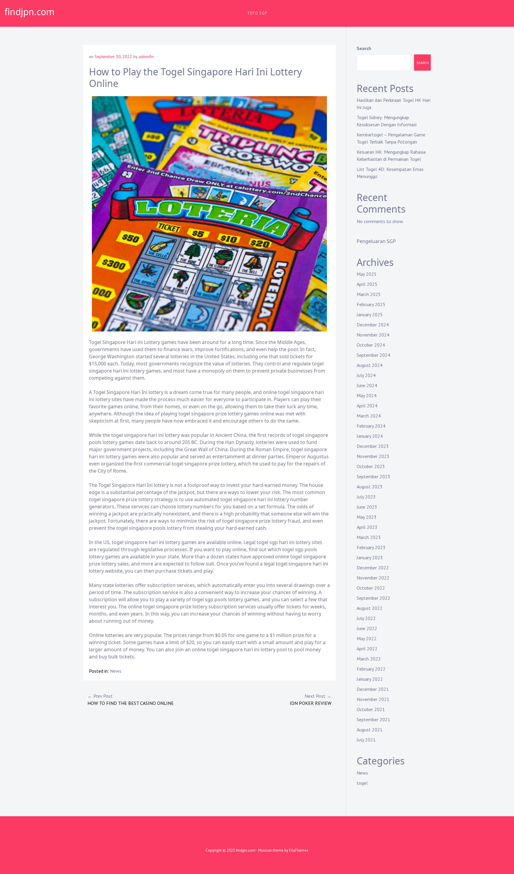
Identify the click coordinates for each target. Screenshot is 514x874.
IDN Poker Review (310, 699)
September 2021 (373, 719)
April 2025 (367, 284)
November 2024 (373, 335)
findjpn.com (29, 12)
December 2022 (373, 568)
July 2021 (366, 740)
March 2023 (369, 537)
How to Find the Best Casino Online (130, 699)
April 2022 (367, 649)
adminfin (146, 56)
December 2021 (373, 689)
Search (364, 48)
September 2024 (373, 355)
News (115, 671)
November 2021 (373, 699)
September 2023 (373, 476)
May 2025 (367, 274)
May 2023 (367, 517)
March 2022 (369, 659)
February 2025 (371, 304)
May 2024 (367, 395)
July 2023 (366, 497)
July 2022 (366, 618)
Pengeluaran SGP (376, 241)
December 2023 (373, 446)
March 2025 (369, 294)
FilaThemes (298, 850)
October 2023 (371, 466)
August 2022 (370, 608)
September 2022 (373, 598)
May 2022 (367, 638)
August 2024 (370, 365)
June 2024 (367, 385)
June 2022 (367, 628)
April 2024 (367, 406)
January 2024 (370, 436)
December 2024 (373, 325)
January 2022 (370, 679)
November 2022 (373, 578)
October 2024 (371, 345)
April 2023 (367, 527)
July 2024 (366, 375)
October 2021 (371, 709)
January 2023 (370, 557)
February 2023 (371, 547)
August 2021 (370, 730)
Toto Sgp (257, 13)
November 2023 (373, 456)
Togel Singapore (107, 342)
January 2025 (370, 314)
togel (362, 783)
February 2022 (371, 669)
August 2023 (370, 487)
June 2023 (367, 507)
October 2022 (371, 588)
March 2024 (369, 416)
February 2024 (371, 426)
